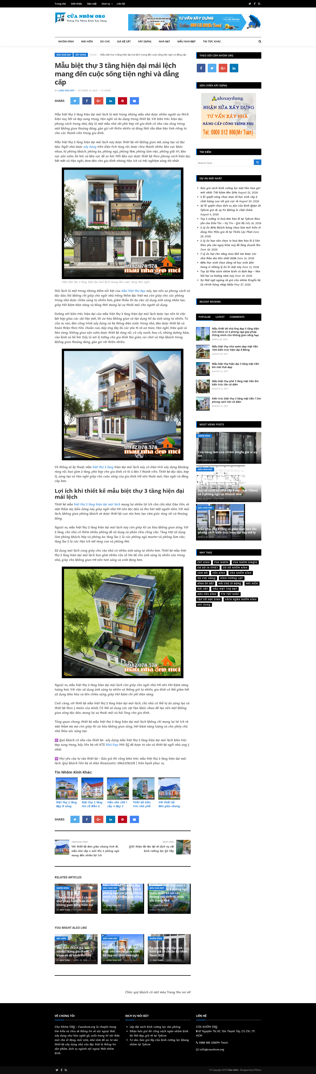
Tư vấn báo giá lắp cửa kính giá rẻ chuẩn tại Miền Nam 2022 (169, 951)
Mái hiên (87, 41)
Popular (204, 317)
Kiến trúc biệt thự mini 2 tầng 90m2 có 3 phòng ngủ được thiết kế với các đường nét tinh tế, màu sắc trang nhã (168, 892)
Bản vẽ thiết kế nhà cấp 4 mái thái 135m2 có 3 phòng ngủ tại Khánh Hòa (228, 492)
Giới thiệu (76, 3)
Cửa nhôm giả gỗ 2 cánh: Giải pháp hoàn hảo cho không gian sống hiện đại (75, 901)
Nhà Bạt (164, 41)
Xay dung (204, 604)
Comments (237, 317)
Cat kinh (204, 562)
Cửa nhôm (233, 1069)
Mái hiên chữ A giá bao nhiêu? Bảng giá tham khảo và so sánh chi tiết (74, 951)
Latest (220, 317)
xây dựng (90, 146)
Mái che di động (230, 583)
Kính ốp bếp (206, 583)
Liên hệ (121, 3)
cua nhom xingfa (245, 562)
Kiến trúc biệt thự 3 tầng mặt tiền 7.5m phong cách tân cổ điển (236, 400)
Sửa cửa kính (207, 594)
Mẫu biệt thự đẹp (225, 588)
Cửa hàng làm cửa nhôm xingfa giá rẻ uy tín (227, 454)
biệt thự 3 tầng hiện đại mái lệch (97, 504)
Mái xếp (203, 588)
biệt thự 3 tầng (103, 467)
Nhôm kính (66, 41)
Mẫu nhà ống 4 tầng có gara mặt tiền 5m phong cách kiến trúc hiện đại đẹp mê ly (227, 530)
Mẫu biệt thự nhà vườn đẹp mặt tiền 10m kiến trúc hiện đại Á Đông (235, 348)
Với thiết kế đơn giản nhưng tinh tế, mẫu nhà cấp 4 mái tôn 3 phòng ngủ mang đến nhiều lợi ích (95, 851)
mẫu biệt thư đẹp (133, 291)
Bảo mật (92, 3)
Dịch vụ (106, 3)
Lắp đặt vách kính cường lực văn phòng (155, 1027)
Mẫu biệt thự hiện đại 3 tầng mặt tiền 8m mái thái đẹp (235, 365)
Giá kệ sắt (124, 41)
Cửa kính (218, 572)
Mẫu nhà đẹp (186, 41)
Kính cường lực (231, 578)
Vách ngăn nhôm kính (241, 599)
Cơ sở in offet (208, 567)
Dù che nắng (207, 578)
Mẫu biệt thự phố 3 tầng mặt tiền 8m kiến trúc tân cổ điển (235, 382)
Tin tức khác (212, 41)
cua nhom (221, 562)
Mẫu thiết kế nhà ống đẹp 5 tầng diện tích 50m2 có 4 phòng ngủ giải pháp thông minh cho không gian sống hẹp (122, 892)
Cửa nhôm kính (240, 572)
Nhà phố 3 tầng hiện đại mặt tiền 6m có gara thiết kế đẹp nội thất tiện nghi (121, 951)
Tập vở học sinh (209, 599)
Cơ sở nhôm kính (235, 567)
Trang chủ (60, 3)
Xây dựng (144, 41)
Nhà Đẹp (112, 744)
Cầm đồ (203, 572)
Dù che (105, 41)
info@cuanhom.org (212, 1049)
